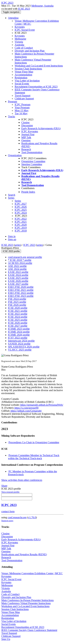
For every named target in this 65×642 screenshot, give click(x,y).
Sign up (12, 239)
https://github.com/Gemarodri (26, 410)
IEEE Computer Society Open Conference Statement (29, 630)
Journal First (27, 134)
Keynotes (20, 26)
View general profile (10, 492)
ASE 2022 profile (17, 266)
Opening (25, 140)
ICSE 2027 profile (17, 325)
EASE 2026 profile (18, 281)
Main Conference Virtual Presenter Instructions (26, 603)
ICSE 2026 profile (17, 322)
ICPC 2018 (21, 230)
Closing (25, 122)
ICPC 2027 (21, 203)
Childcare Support (24, 98)
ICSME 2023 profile (19, 328)
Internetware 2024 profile (21, 340)
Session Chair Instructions (28, 68)
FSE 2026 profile (17, 304)
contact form (7, 511)
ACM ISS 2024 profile (20, 263)
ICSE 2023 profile (11, 251)
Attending (13, 17)
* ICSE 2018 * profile (19, 260)
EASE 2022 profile (18, 272)
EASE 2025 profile (18, 278)
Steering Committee (31, 164)
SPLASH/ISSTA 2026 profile (24, 346)
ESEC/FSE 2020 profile (21, 287)
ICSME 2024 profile (19, 331)
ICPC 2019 (21, 227)
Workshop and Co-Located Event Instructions (39, 65)
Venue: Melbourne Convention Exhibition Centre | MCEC (32, 573)
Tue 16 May (21, 113)
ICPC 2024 (21, 212)
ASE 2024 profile (17, 269)
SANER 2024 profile (19, 343)
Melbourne (20, 38)
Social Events (22, 83)
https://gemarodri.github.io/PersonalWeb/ (41, 404)
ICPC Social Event (25, 29)
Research (26, 149)
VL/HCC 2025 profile (20, 349)
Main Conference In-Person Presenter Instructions (27, 600)
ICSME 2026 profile (19, 334)
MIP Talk (26, 137)
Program (12, 101)
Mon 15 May (21, 110)
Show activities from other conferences (21, 480)
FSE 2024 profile (17, 299)
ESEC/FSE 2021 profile (21, 290)
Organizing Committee (33, 161)
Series (18, 200)
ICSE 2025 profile (17, 319)
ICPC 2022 (21, 218)
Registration (21, 77)
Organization (15, 155)
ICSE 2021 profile (17, 310)
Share (4, 485)
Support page (7, 520)
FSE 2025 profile (17, 301)
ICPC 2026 (21, 206)
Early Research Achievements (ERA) (41, 128)
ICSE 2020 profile (17, 307)
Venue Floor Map (24, 71)
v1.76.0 (32, 517)
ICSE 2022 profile (17, 313)
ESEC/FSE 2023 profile (21, 296)
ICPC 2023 (29, 245)
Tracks (11, 116)
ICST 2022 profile (17, 337)
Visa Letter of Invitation (27, 80)
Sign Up (5, 639)
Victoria (19, 41)
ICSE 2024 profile (17, 316)
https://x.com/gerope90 (26, 407)
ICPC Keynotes (29, 131)
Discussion (27, 125)
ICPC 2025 (21, 209)
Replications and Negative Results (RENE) (24, 554)
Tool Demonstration (31, 152)
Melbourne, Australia (42, 5)
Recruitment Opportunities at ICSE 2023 (36, 86)
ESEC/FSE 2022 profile (21, 293)
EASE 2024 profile (18, 275)
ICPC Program (22, 104)
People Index (28, 191)
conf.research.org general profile (25, 257)
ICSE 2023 (24, 8)
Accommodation (23, 74)
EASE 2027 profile (18, 284)
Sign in (12, 236)
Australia (19, 44)
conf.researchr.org (17, 517)
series (17, 245)
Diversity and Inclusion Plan (29, 50)
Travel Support (22, 95)
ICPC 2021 (21, 221)
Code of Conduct (24, 47)
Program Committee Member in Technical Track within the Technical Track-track (33, 457)
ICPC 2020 (21, 224)
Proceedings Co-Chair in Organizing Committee (33, 442)
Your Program (22, 107)
